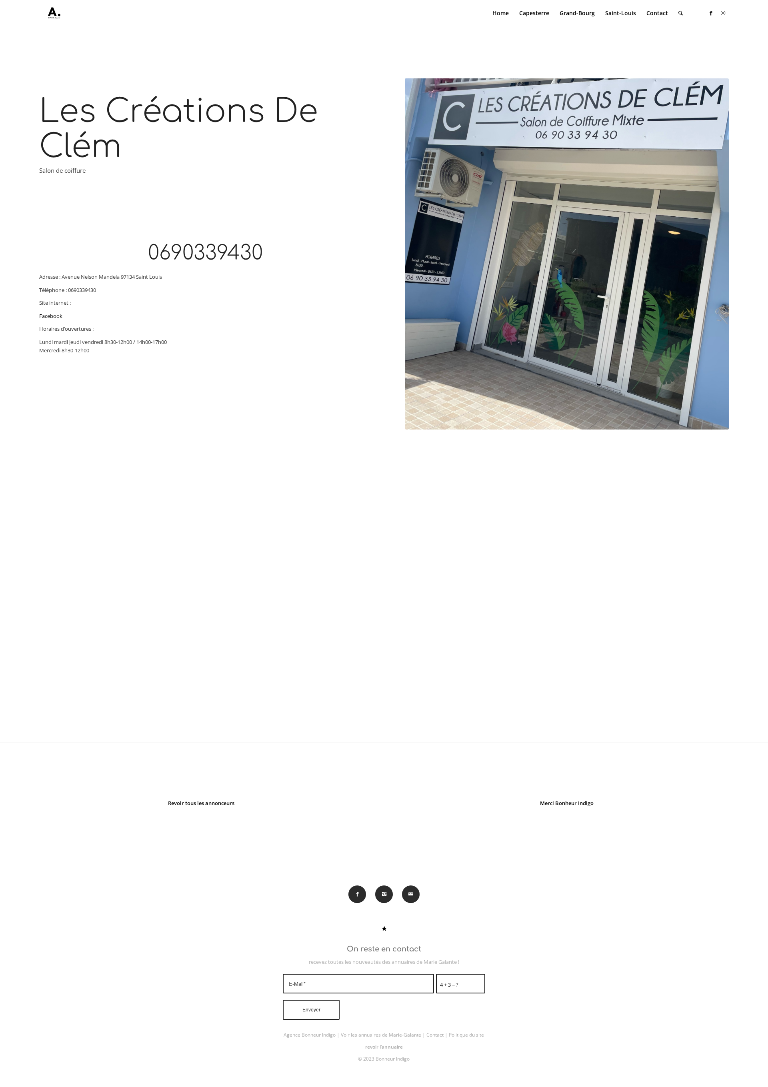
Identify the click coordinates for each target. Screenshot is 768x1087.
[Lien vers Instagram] (723, 13)
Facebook (50, 316)
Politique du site (466, 1034)
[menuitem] (500, 13)
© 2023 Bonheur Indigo (384, 1058)
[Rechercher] (680, 13)
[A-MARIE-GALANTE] (52, 13)
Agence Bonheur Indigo (310, 1034)
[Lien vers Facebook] (711, 13)
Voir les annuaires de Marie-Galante (381, 1034)
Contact (435, 1034)
